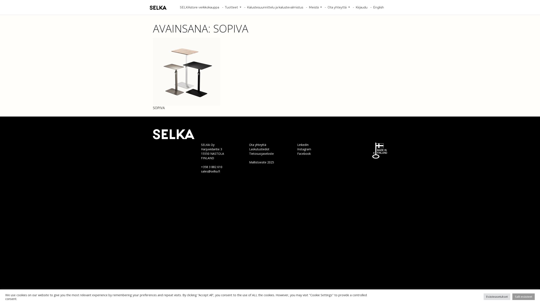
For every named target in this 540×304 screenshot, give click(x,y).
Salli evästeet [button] (523, 297)
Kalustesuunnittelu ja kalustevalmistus (275, 7)
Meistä (314, 7)
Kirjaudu (361, 7)
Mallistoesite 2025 (261, 162)
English (378, 7)
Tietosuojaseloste (261, 154)
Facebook (304, 154)
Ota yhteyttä (337, 7)
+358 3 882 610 (211, 167)
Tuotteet (232, 7)
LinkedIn (303, 145)
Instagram (304, 149)
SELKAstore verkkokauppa (199, 7)
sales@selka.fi (210, 171)
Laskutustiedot (259, 149)
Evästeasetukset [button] (497, 297)
